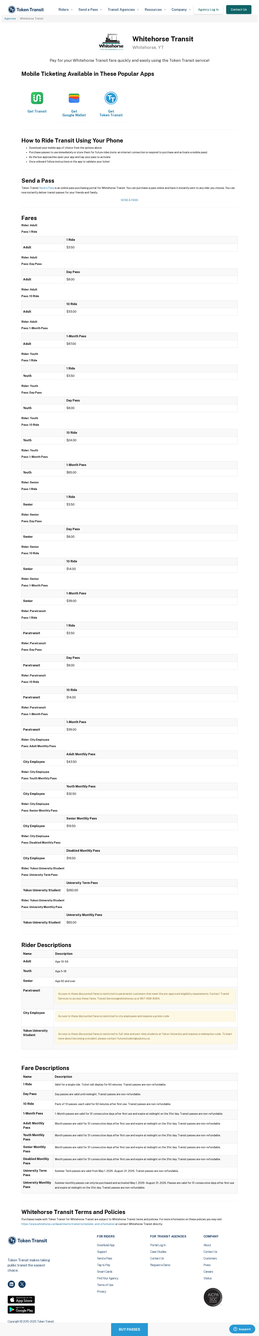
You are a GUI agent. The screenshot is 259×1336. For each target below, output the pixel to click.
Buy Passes (129, 1329)
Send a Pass (46, 187)
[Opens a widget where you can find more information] (242, 1329)
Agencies (10, 18)
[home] (27, 10)
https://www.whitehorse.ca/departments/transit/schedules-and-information (68, 1224)
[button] (65, 9)
